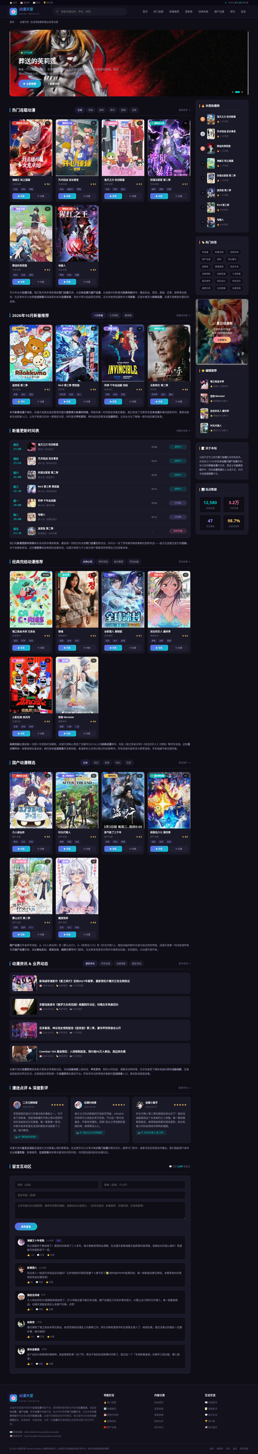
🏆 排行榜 (48, 2)
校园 (123, 109)
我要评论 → (184, 1087)
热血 (90, 109)
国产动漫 (219, 11)
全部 (80, 109)
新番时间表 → (183, 315)
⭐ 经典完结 (110, 1421)
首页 (145, 11)
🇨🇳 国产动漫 (110, 1427)
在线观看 (221, 288)
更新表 (189, 11)
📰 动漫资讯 (211, 1402)
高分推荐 (118, 561)
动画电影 (121, 963)
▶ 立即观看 (29, 83)
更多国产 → (184, 762)
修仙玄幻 (221, 281)
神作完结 (103, 561)
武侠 (107, 762)
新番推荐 (174, 11)
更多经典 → (184, 561)
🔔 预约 (21, 401)
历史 (129, 762)
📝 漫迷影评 (211, 1408)
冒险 (101, 109)
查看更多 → (184, 109)
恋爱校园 (158, 1408)
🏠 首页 (13, 2)
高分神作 (206, 281)
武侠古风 (234, 266)
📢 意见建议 (211, 1427)
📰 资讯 (36, 2)
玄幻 (96, 762)
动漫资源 (236, 288)
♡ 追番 (40, 401)
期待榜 (128, 315)
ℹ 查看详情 (53, 83)
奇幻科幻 (158, 1427)
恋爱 (134, 109)
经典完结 (203, 11)
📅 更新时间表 (111, 1414)
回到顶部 (244, 1448)
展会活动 (136, 963)
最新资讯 (90, 963)
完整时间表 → (183, 430)
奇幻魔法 (232, 259)
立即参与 (222, 339)
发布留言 (26, 1226)
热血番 (205, 252)
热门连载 (158, 11)
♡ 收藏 (40, 196)
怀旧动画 (134, 561)
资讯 (232, 11)
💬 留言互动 (211, 1414)
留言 (243, 11)
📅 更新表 (25, 2)
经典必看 (87, 561)
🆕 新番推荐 (110, 1408)
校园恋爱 (221, 273)
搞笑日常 (206, 288)
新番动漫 (219, 252)
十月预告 (113, 315)
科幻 (118, 762)
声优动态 (105, 963)
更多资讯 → (184, 963)
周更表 (205, 266)
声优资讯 (236, 281)
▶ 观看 (21, 196)
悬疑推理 (219, 266)
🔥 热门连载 (110, 1402)
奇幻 (112, 109)
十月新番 (98, 315)
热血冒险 (158, 1402)
